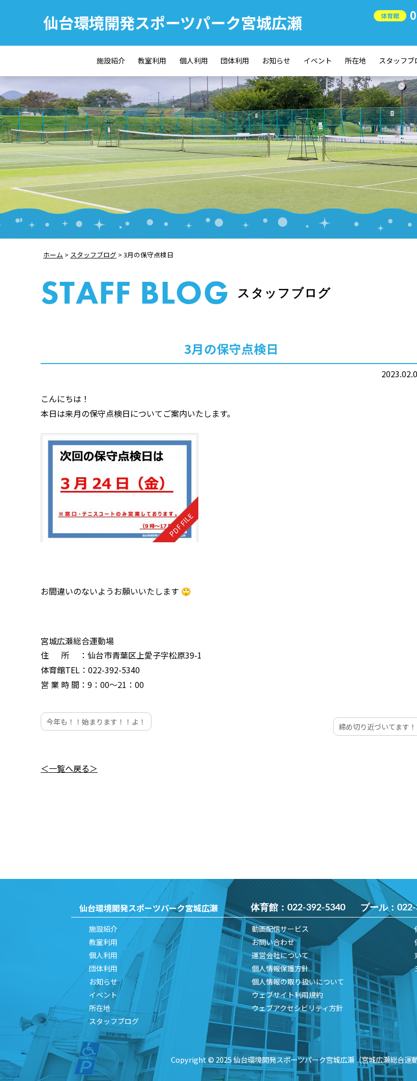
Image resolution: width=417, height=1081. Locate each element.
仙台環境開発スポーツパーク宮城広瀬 (172, 22)
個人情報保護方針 (280, 968)
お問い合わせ (273, 942)
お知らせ (276, 60)
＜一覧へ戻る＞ (69, 768)
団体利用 (235, 60)
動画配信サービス (280, 929)
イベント (318, 60)
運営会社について (280, 955)
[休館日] (119, 487)
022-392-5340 (316, 907)
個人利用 (194, 60)
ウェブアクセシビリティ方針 (297, 1008)
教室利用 (152, 60)
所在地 (355, 60)
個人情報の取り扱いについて (298, 981)
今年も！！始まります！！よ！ (96, 721)
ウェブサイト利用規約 (287, 995)
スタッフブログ (114, 1021)
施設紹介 (111, 60)
